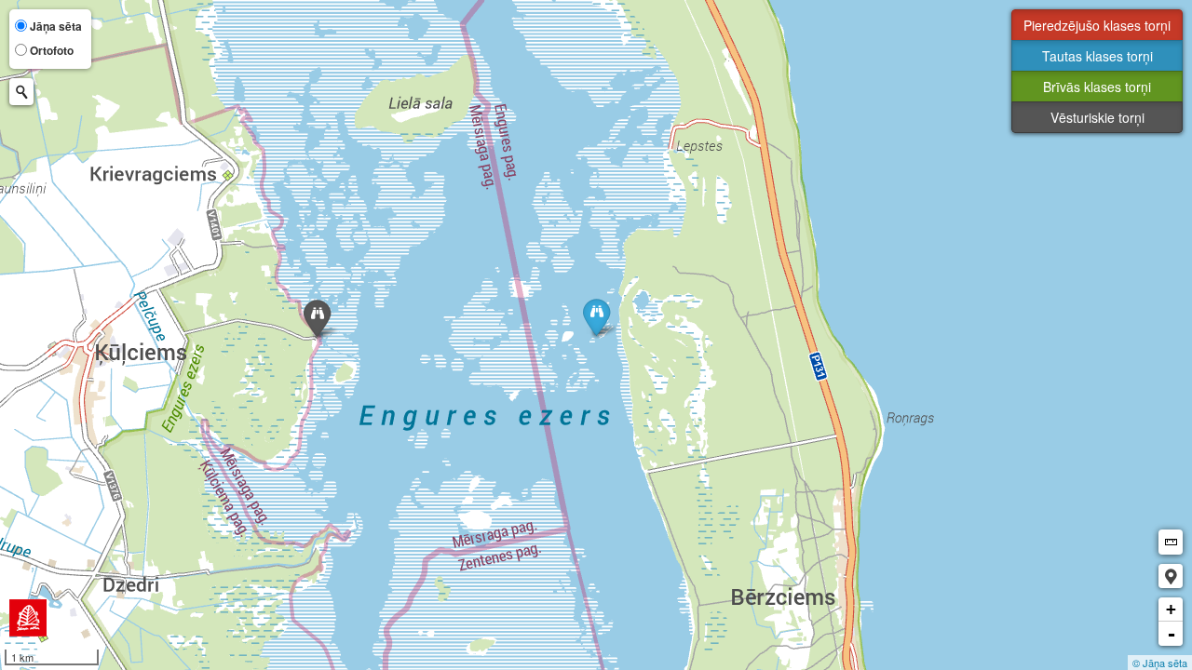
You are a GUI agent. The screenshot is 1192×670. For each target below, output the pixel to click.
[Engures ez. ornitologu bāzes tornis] (596, 317)
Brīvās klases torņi (1097, 86)
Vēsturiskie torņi (1097, 117)
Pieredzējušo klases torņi (1097, 25)
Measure (1170, 542)
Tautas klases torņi (1097, 56)
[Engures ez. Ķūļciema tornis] (317, 319)
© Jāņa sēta (1159, 662)
